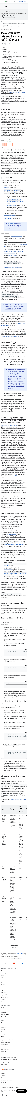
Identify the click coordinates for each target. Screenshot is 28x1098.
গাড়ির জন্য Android (5, 1014)
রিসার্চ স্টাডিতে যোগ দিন (5, 1064)
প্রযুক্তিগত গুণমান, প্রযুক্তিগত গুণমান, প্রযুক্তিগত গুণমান (13, 26)
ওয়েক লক (6, 188)
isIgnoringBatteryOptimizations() (14, 544)
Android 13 (3, 1031)
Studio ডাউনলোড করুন (6, 1049)
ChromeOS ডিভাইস (5, 1012)
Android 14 (3, 1029)
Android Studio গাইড (5, 1042)
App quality (5, 6)
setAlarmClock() (12, 205)
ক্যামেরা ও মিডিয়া (4, 997)
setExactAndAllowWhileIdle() (15, 201)
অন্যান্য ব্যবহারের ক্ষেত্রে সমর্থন (18, 799)
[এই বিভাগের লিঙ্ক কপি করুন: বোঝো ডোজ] (11, 110)
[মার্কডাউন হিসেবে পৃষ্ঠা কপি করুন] (7, 43)
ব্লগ (1, 982)
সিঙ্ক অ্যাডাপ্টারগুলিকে (9, 216)
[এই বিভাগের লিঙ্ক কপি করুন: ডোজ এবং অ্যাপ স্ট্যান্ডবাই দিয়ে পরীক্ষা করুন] (12, 606)
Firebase (3, 1077)
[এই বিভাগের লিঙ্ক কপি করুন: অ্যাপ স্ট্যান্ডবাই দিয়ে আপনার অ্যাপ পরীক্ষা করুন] (5, 703)
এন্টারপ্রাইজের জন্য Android (7, 973)
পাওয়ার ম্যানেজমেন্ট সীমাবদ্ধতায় (17, 92)
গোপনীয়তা (3, 999)
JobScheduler (8, 218)
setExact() (7, 190)
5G (2, 1001)
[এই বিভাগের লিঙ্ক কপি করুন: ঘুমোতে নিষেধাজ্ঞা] (13, 178)
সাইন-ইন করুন (22, 1)
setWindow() (17, 190)
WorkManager (11, 223)
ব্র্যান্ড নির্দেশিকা (15, 1087)
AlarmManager (12, 192)
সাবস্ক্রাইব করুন (22, 1091)
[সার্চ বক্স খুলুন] (14, 2)
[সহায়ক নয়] (12, 30)
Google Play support (5, 1062)
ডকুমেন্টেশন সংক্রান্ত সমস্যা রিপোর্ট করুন (9, 1059)
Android (3, 970)
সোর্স (2, 977)
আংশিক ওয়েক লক (11, 534)
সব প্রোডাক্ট (3, 1082)
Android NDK (4, 1051)
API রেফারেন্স (4, 1047)
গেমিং (2, 990)
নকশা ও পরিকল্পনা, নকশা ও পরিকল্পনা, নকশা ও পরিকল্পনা (14, 23)
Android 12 (3, 1034)
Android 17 (3, 1022)
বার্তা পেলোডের (12, 255)
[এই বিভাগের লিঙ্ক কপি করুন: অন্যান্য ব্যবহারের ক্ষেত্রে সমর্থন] (25, 513)
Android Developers (5, 21)
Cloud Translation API (12, 13)
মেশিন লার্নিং (3, 992)
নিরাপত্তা (2, 975)
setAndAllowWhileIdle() (14, 199)
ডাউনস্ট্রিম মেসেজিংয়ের (16, 237)
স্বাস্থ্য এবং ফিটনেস (4, 995)
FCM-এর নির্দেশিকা (19, 476)
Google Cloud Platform (6, 1080)
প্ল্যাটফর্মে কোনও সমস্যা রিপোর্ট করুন (8, 1057)
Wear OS (3, 1010)
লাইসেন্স (9, 1087)
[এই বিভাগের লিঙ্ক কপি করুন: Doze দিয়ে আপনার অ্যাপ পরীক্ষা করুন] (2, 620)
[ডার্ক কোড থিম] (26, 649)
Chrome (3, 1075)
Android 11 (3, 1036)
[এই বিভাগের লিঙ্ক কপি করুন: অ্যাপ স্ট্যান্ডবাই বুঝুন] (17, 343)
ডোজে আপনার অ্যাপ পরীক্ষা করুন (12, 267)
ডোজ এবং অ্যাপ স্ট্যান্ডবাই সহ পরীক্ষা (10, 336)
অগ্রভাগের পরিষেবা (12, 371)
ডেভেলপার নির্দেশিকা (5, 1044)
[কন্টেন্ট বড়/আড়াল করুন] (12, 48)
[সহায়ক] (10, 30)
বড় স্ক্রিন (2, 1007)
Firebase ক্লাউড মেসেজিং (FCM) (9, 425)
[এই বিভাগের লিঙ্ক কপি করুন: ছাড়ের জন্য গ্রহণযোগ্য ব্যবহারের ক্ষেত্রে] (7, 778)
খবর (2, 980)
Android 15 (3, 1027)
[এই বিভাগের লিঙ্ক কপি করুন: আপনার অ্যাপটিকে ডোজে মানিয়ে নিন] (24, 272)
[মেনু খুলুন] (2, 1)
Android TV (3, 1016)
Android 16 (3, 1025)
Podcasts (3, 984)
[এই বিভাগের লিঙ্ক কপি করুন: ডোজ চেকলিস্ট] (10, 234)
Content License (19, 953)
